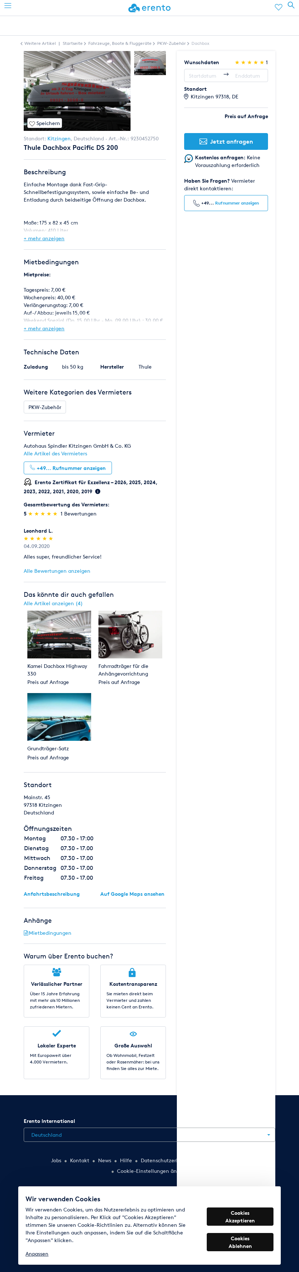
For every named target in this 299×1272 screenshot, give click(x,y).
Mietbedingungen (50, 933)
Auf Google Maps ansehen (132, 894)
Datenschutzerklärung (167, 1160)
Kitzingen (59, 138)
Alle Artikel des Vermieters (55, 453)
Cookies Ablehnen (240, 1242)
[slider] (43, 513)
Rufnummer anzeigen (237, 203)
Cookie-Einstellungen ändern (152, 1171)
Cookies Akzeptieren (240, 1217)
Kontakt (79, 1160)
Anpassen (37, 1253)
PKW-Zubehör (44, 407)
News (104, 1160)
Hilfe (126, 1160)
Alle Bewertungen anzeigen (57, 571)
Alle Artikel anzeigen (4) (53, 603)
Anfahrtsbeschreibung (52, 894)
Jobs (56, 1160)
